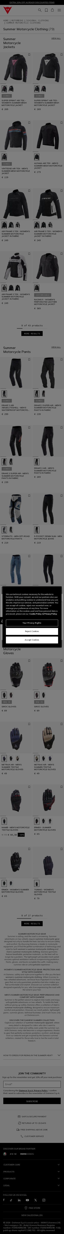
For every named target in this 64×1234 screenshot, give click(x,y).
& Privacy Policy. (49, 614)
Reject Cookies (32, 631)
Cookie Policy (35, 614)
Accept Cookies (32, 640)
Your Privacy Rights (32, 623)
